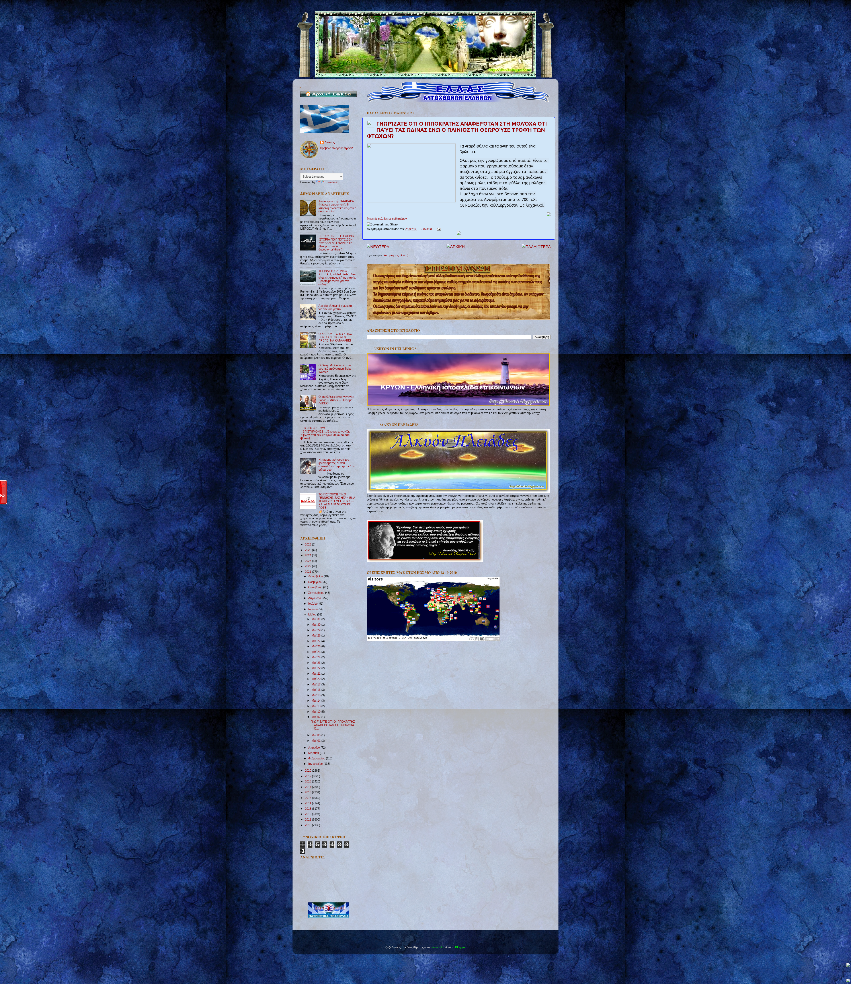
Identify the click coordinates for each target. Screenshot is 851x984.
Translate (331, 182)
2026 (308, 544)
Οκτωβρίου (315, 587)
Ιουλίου (313, 603)
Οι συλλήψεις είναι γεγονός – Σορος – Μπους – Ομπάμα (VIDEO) (337, 400)
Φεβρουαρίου (317, 758)
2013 (308, 808)
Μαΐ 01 (316, 740)
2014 (308, 803)
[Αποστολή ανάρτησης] (438, 229)
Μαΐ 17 (316, 684)
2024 (308, 555)
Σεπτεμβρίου (316, 592)
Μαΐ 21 (316, 673)
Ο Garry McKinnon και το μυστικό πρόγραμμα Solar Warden (334, 369)
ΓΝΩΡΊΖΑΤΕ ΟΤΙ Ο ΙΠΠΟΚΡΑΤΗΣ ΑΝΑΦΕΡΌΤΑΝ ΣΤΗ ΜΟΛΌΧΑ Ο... (333, 725)
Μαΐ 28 (316, 635)
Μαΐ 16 (316, 689)
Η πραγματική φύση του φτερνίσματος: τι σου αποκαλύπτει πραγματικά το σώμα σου (336, 464)
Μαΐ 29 (316, 630)
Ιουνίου (313, 609)
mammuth (437, 947)
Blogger (460, 947)
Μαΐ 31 (316, 619)
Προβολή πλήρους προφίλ (336, 148)
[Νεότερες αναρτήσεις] (378, 247)
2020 (308, 770)
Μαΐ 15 (316, 695)
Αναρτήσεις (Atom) (396, 255)
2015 (308, 798)
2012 (308, 814)
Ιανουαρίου (316, 763)
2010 (308, 825)
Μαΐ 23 (316, 662)
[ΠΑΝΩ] (848, 965)
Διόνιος (329, 142)
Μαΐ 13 (316, 706)
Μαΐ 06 (316, 735)
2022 (308, 566)
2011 (308, 819)
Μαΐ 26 (316, 646)
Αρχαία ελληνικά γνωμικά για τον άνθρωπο (335, 307)
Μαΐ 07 (316, 717)
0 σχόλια (426, 229)
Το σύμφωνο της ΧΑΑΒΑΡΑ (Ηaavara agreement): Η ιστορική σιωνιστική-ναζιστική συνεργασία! (337, 206)
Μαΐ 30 (316, 624)
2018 (308, 781)
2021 (308, 571)
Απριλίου (314, 747)
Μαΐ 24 (316, 657)
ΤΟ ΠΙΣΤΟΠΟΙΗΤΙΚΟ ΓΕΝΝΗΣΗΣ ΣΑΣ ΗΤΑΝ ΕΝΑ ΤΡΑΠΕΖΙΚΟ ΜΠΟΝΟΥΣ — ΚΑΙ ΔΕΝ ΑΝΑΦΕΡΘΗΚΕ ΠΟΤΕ (336, 501)
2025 (308, 550)
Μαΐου (312, 614)
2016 (308, 792)
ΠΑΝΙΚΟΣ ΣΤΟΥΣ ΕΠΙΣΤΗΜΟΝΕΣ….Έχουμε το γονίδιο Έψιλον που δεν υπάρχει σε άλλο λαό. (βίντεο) (325, 433)
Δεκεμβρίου (316, 576)
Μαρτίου (314, 753)
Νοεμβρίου (315, 582)
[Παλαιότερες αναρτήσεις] (536, 247)
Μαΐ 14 (316, 700)
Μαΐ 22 (316, 668)
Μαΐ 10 (316, 711)
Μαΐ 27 (316, 641)
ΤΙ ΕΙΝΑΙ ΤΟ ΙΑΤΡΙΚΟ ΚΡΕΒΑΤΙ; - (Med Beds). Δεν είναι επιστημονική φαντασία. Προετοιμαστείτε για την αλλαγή (337, 278)
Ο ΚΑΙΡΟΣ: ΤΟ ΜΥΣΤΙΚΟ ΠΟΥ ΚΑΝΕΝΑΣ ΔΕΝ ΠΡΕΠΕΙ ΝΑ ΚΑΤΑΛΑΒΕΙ (335, 337)
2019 (308, 776)
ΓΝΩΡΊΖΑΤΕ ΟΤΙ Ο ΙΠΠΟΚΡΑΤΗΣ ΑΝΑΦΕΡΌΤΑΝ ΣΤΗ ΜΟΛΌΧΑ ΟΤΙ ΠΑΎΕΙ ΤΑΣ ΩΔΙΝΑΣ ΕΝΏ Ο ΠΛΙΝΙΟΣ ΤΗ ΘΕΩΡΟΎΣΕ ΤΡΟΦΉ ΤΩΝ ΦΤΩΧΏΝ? (457, 130)
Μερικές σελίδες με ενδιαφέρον (387, 218)
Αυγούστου (315, 598)
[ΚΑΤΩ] (848, 981)
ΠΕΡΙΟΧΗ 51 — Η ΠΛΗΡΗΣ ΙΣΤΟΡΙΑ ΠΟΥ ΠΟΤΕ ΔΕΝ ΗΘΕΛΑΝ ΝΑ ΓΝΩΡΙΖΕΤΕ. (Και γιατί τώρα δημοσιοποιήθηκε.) (336, 243)
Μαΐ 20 (316, 679)
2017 (308, 787)
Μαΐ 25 (316, 652)
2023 (308, 561)
